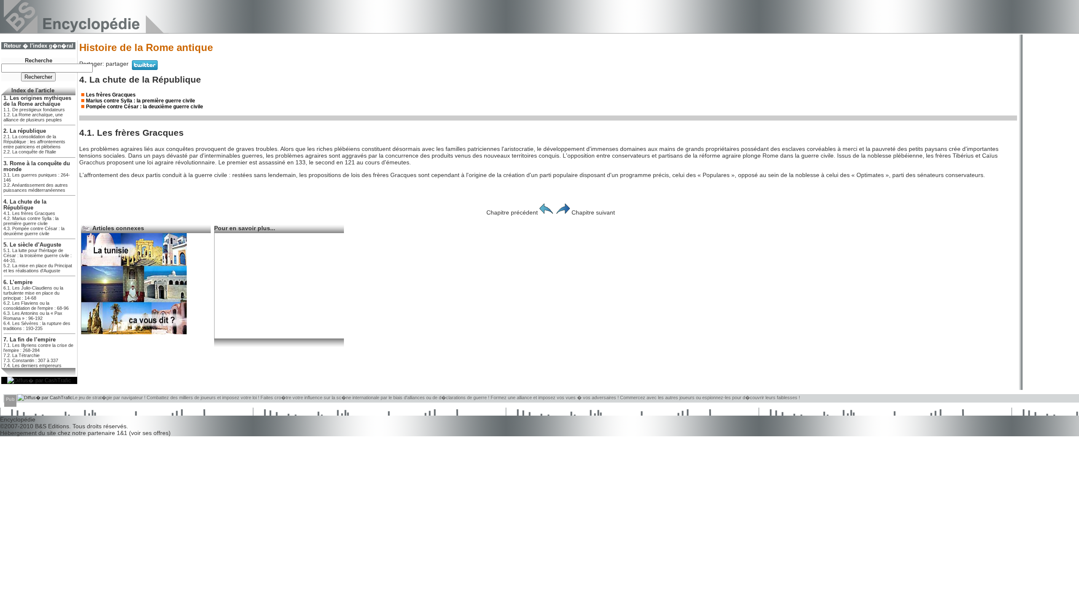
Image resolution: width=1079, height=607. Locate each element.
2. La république (24, 131)
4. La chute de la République (24, 205)
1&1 (123, 433)
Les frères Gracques (111, 95)
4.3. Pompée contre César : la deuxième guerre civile (33, 231)
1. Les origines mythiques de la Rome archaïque (37, 101)
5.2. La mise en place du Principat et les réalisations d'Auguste (37, 268)
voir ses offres (150, 433)
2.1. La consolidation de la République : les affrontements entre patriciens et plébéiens (34, 141)
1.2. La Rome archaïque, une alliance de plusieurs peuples (33, 117)
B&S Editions (52, 426)
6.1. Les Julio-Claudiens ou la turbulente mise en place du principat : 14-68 (33, 293)
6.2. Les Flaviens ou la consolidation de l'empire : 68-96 (36, 306)
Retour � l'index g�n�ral (38, 46)
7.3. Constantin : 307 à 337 (30, 360)
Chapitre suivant (593, 212)
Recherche (38, 61)
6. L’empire (17, 282)
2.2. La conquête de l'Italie (29, 151)
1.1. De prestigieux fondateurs (34, 109)
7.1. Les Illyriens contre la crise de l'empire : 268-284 (38, 348)
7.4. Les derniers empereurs (32, 365)
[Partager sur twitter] (145, 67)
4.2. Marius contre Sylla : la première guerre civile (31, 221)
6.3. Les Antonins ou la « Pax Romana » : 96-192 (32, 316)
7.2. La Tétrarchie (21, 355)
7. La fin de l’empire (29, 340)
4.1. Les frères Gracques (29, 213)
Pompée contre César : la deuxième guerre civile (144, 107)
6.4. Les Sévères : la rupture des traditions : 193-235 (36, 326)
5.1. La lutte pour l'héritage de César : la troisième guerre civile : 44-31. (37, 255)
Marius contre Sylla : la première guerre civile (140, 101)
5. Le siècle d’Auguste (32, 245)
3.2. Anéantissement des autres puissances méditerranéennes (35, 188)
